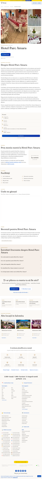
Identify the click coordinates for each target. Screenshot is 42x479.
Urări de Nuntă (4, 421)
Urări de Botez (4, 425)
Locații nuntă (6, 6)
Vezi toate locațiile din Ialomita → (21, 292)
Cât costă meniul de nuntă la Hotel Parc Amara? (12, 257)
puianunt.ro (24, 441)
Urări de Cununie (4, 423)
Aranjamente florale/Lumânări (27, 395)
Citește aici (15, 477)
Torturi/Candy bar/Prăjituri (26, 396)
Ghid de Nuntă (24, 417)
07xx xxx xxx (6, 125)
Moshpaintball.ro (24, 440)
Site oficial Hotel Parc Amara (7, 240)
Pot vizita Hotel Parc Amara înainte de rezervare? (12, 268)
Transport (23, 407)
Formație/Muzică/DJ (25, 392)
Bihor (3, 396)
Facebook (8, 132)
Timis (2, 392)
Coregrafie (23, 403)
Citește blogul (6, 369)
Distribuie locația (27, 288)
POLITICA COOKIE (25, 437)
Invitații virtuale (15, 369)
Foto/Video (24, 393)
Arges (3, 395)
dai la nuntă (11, 164)
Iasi (2, 390)
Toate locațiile (4, 385)
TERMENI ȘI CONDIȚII (25, 435)
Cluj (2, 389)
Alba (2, 393)
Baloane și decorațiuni (25, 404)
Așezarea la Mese (24, 421)
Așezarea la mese (34, 369)
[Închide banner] (40, 0)
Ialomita (11, 6)
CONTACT (23, 432)
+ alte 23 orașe (4, 400)
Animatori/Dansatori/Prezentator (27, 401)
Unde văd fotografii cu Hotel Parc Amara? (11, 264)
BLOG (23, 429)
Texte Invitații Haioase (5, 418)
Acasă (2, 6)
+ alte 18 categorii (25, 409)
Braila (12, 398)
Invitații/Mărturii (24, 398)
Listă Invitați (24, 420)
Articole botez (24, 400)
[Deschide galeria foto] (14, 26)
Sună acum (6, 54)
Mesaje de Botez (4, 426)
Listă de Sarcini (24, 418)
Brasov (12, 389)
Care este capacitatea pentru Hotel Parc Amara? (12, 260)
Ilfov (12, 387)
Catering (23, 389)
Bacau (12, 395)
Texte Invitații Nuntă (5, 415)
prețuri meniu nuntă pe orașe (13, 162)
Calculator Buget (24, 415)
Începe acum (28, 0)
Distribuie (3, 58)
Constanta (13, 390)
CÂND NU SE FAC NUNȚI (26, 431)
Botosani (3, 398)
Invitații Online (24, 423)
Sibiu (12, 392)
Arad (12, 393)
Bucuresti (3, 387)
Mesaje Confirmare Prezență (6, 417)
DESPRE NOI (24, 434)
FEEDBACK (23, 438)
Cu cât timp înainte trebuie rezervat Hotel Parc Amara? (13, 271)
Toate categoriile (25, 385)
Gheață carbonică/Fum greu (26, 406)
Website (5, 132)
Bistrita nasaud (13, 396)
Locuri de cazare (24, 390)
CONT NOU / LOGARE (37, 2)
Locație (23, 387)
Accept (39, 476)
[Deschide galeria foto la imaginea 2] (34, 17)
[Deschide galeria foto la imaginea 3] (34, 35)
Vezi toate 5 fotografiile (35, 41)
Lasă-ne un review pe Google (21, 461)
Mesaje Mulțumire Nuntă (6, 420)
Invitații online (25, 369)
